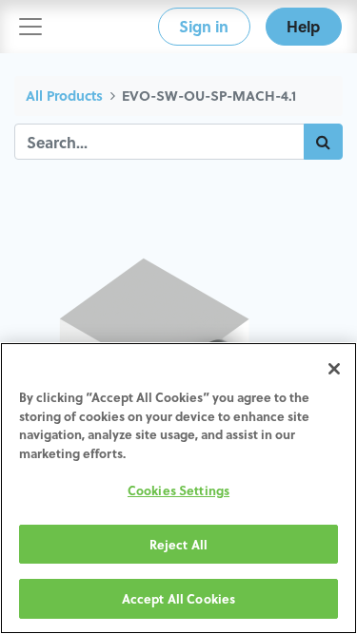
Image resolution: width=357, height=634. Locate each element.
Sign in (203, 26)
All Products (64, 96)
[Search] (323, 142)
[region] (178, 488)
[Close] (334, 369)
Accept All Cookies (178, 598)
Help (303, 26)
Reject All (178, 544)
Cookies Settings (178, 490)
